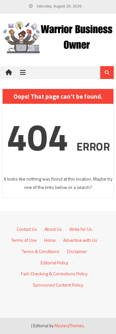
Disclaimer (77, 251)
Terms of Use (24, 240)
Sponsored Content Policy (58, 284)
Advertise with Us (80, 240)
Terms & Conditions (41, 251)
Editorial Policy (54, 262)
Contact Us (27, 229)
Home (50, 240)
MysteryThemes (69, 325)
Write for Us (80, 229)
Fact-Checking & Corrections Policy (54, 273)
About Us (53, 229)
